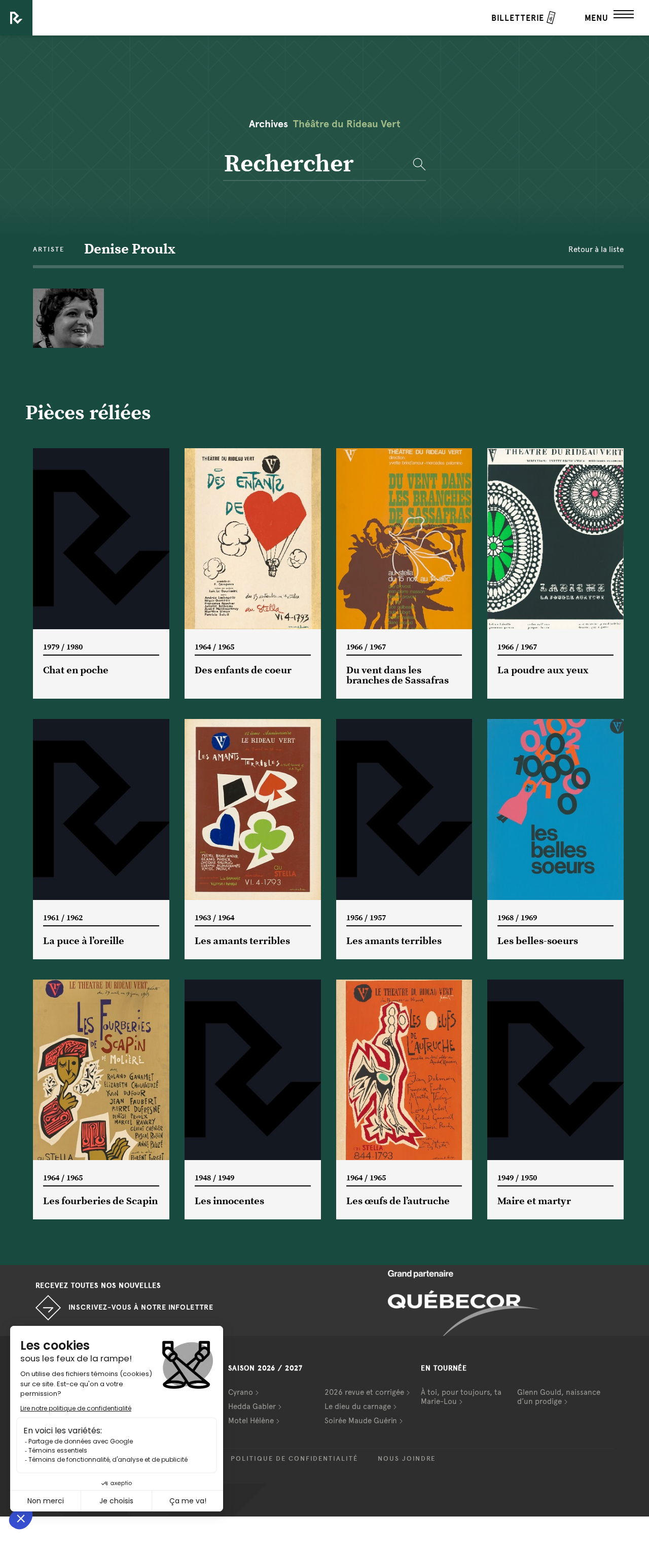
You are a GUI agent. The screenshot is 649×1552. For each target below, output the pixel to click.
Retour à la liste (596, 249)
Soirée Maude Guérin (360, 1420)
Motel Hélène (251, 1420)
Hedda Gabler (252, 1406)
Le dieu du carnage (357, 1406)
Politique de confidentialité (294, 1459)
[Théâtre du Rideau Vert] (16, 17)
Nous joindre (407, 1459)
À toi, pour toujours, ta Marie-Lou (461, 1397)
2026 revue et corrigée (364, 1392)
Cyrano (240, 1392)
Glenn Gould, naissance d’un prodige (558, 1397)
